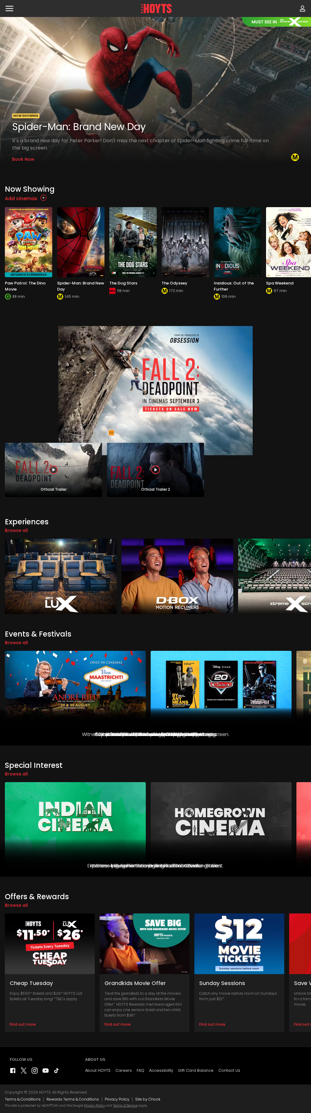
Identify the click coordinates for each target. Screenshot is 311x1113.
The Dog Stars (123, 283)
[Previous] (6, 93)
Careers (123, 1070)
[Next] (305, 93)
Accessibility (161, 1070)
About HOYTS (98, 1070)
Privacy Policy (117, 1099)
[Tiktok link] (56, 1071)
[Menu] (9, 8)
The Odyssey (174, 283)
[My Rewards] (302, 8)
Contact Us (229, 1070)
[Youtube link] (46, 1071)
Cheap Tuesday (31, 983)
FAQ (140, 1070)
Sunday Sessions (222, 983)
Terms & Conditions (23, 1099)
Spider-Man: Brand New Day (79, 126)
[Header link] (156, 8)
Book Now (23, 159)
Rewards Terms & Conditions (72, 1099)
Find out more (23, 1024)
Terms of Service (125, 1105)
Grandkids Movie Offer (135, 983)
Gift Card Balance (196, 1070)
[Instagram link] (35, 1071)
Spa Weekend (279, 283)
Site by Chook (147, 1099)
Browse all (16, 530)
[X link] (24, 1071)
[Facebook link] (13, 1071)
